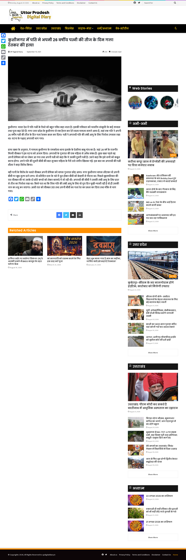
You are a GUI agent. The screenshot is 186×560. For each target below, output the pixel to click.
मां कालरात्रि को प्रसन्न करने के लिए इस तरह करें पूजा (64, 260)
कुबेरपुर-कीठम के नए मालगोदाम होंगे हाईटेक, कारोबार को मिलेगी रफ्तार (151, 284)
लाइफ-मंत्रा (84, 28)
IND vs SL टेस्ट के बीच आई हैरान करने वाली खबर (161, 204)
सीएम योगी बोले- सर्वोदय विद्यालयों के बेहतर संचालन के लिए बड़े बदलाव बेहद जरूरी (162, 299)
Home (175, 554)
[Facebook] (3, 35)
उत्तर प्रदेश (41, 28)
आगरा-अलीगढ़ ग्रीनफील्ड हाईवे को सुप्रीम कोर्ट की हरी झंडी (161, 338)
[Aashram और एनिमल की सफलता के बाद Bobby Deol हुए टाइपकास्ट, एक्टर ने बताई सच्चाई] (136, 179)
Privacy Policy (47, 3)
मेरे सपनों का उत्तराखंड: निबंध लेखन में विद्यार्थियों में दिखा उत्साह (161, 447)
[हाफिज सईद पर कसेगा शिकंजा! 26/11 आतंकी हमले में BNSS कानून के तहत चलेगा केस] (25, 246)
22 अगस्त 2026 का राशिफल (159, 496)
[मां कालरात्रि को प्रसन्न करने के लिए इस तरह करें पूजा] (64, 246)
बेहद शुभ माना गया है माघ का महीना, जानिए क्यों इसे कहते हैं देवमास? (103, 260)
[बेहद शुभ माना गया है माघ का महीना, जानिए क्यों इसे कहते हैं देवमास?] (103, 246)
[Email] (3, 52)
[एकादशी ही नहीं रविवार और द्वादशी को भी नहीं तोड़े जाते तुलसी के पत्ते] (136, 513)
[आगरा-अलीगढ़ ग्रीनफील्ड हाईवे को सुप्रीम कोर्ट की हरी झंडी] (136, 341)
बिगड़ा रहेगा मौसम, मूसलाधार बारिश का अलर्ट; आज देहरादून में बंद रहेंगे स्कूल (161, 421)
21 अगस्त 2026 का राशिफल (159, 521)
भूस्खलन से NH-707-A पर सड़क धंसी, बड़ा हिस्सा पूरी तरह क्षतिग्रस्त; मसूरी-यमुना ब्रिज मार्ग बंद (162, 435)
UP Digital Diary (16, 51)
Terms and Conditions (65, 3)
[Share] (3, 63)
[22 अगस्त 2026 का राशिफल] (136, 500)
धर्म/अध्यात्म (104, 28)
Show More (153, 230)
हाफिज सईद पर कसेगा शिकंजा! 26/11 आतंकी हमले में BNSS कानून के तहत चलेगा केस (25, 261)
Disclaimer (81, 3)
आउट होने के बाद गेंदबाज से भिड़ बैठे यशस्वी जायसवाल (161, 191)
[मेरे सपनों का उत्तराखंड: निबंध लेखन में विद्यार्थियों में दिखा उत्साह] (136, 450)
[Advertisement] (153, 57)
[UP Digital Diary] (30, 15)
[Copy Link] (3, 57)
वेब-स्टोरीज (122, 28)
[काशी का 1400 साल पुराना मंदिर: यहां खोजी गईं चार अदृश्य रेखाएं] (136, 328)
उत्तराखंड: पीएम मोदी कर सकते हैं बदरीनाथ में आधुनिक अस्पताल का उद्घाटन (153, 406)
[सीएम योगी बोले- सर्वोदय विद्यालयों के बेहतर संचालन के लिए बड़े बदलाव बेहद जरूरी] (136, 300)
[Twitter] (3, 41)
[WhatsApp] (3, 46)
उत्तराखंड (56, 28)
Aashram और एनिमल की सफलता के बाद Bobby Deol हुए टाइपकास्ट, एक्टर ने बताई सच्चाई (161, 178)
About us (36, 3)
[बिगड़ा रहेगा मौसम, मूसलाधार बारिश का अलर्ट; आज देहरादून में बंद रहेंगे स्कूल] (136, 422)
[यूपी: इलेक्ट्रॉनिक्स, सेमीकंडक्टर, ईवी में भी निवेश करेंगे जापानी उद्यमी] (136, 314)
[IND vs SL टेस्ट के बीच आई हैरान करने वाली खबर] (136, 206)
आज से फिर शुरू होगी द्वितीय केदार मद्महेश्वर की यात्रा (161, 460)
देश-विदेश (26, 28)
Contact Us (92, 3)
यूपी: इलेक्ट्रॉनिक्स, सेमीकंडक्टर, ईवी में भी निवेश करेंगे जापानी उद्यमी (161, 313)
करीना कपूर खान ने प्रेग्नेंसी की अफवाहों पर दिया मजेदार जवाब (151, 163)
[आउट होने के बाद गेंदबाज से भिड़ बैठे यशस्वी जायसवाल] (136, 193)
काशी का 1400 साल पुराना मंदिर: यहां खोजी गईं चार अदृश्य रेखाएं (161, 326)
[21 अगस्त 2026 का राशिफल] (136, 526)
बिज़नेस (69, 28)
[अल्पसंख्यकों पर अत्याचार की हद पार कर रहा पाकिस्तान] (136, 219)
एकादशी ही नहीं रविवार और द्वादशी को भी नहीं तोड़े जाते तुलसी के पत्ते (162, 510)
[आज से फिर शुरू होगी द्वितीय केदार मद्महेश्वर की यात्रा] (136, 463)
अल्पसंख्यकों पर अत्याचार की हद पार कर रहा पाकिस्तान (161, 217)
